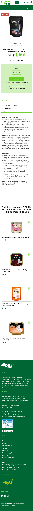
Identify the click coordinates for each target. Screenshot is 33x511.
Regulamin (5, 455)
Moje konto (5, 450)
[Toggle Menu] (17, 2)
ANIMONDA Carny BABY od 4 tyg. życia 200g (15, 237)
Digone (13, 505)
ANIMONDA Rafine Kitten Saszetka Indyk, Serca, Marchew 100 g (15, 304)
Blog (3, 462)
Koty (14, 7)
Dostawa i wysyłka (7, 453)
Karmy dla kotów (21, 7)
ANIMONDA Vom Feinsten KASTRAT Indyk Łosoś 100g (15, 339)
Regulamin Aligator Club (9, 469)
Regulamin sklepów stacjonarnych (12, 467)
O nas (4, 443)
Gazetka (4, 448)
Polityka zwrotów (7, 460)
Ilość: (16, 68)
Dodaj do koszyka (16, 79)
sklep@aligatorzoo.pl (8, 407)
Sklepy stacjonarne (7, 446)
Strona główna (4, 7)
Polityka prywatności (8, 457)
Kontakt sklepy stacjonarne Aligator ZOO (14, 465)
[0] (30, 2)
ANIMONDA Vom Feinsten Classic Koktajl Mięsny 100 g (14, 270)
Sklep (10, 7)
